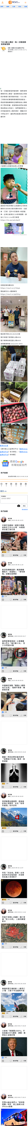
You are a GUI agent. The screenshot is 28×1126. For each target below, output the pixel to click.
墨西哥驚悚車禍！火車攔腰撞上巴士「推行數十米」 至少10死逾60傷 (13, 643)
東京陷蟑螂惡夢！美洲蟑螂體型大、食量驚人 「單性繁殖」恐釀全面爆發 (13, 571)
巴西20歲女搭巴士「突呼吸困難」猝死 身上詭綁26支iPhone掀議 (13, 1104)
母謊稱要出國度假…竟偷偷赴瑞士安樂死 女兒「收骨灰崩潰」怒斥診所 (13, 803)
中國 (9, 520)
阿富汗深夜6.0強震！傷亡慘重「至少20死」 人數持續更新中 (13, 919)
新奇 (9, 565)
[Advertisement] (14, 23)
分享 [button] (24, 555)
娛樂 (8, 6)
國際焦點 (10, 636)
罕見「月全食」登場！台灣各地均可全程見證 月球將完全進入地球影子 (13, 874)
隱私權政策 (25, 509)
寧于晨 (10, 518)
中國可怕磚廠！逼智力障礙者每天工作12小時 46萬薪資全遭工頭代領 (13, 527)
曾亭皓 (10, 634)
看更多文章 (4, 445)
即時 (2, 6)
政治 (20, 6)
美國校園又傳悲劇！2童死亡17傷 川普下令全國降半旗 (13, 989)
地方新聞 (10, 50)
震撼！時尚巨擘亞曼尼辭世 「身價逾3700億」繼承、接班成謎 (14, 759)
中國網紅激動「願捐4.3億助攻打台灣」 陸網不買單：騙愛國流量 (13, 687)
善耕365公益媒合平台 (17, 48)
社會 (14, 6)
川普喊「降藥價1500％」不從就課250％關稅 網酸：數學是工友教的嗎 (14, 1032)
